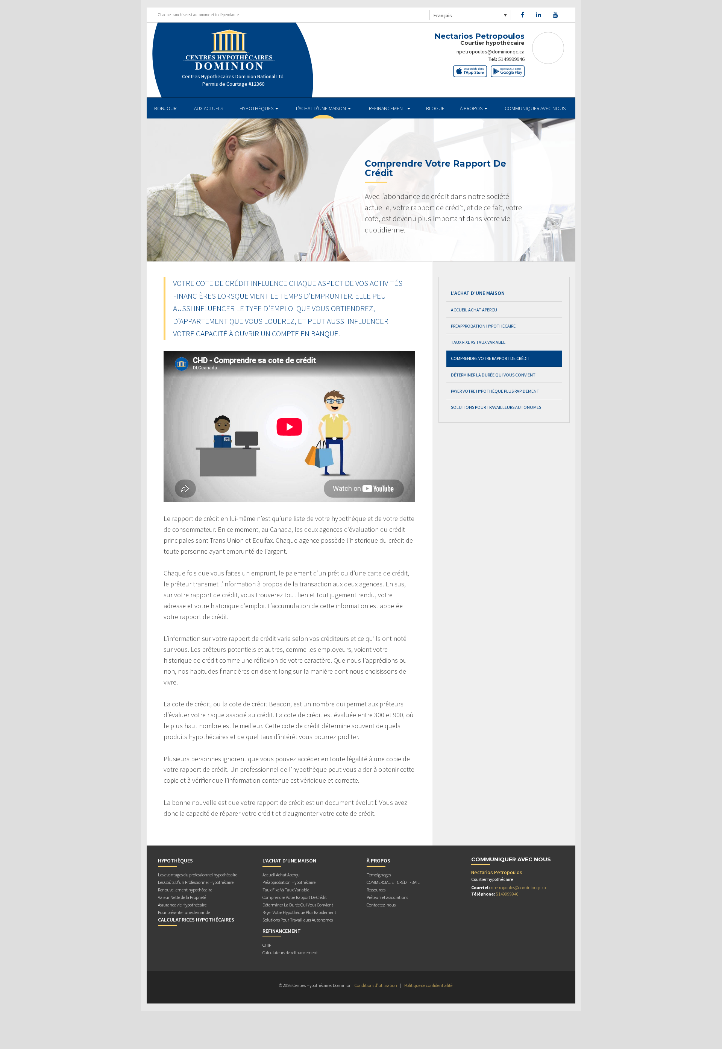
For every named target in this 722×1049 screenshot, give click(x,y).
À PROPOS (472, 108)
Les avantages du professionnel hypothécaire (197, 874)
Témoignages (379, 874)
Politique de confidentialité (428, 985)
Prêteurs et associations (387, 897)
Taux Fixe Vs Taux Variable (478, 342)
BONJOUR (165, 108)
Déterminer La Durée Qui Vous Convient (493, 375)
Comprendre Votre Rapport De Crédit (490, 358)
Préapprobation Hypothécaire (483, 326)
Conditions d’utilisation (376, 985)
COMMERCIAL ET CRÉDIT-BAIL (393, 882)
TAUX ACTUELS (207, 108)
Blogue (435, 108)
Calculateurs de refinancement (290, 952)
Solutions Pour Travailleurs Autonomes (496, 407)
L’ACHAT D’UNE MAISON (321, 108)
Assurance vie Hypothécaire (182, 905)
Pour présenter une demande (184, 912)
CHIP (266, 945)
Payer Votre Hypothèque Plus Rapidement (495, 391)
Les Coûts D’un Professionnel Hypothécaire (196, 882)
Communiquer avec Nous (535, 108)
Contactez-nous (381, 905)
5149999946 (511, 59)
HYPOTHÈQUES (257, 108)
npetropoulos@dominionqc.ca (491, 51)
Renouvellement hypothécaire (185, 890)
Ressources (376, 890)
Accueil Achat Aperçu (474, 310)
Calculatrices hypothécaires (196, 919)
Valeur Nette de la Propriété (182, 897)
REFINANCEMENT (388, 108)
